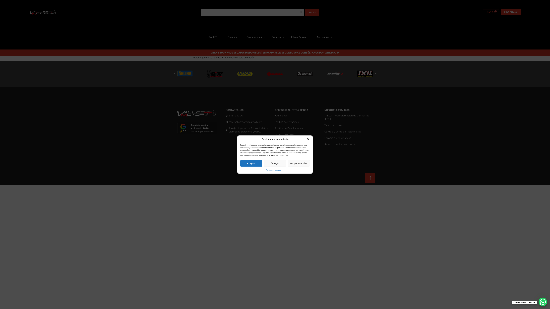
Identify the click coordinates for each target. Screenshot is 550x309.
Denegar (275, 163)
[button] (308, 139)
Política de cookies (273, 170)
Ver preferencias (298, 163)
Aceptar (251, 163)
